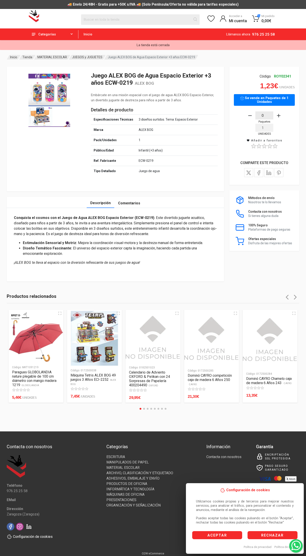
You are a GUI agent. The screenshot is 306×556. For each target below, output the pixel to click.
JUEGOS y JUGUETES (87, 57)
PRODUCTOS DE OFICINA (126, 484)
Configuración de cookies (33, 536)
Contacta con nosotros (223, 457)
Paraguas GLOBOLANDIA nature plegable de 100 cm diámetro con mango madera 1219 (34, 378)
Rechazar (272, 535)
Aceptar (217, 535)
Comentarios (129, 203)
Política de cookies (286, 547)
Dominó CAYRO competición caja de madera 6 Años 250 (210, 379)
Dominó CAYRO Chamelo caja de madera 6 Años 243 (269, 380)
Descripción (100, 203)
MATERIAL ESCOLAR (52, 57)
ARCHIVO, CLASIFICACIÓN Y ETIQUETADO (139, 473)
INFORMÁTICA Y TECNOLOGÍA (130, 489)
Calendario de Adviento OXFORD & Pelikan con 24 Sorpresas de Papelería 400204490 (149, 378)
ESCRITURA (115, 457)
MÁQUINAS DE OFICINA (125, 494)
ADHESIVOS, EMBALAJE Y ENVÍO (132, 478)
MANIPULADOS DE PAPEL (127, 462)
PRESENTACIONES (121, 500)
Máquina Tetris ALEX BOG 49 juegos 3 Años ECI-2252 (93, 379)
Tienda (27, 57)
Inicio (88, 34)
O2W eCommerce (153, 553)
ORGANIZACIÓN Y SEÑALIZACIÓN (133, 505)
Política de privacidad (258, 547)
